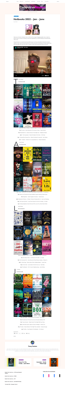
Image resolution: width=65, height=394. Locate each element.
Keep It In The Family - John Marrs (24, 362)
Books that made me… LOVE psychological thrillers (13, 373)
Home (17, 1)
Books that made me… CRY (10, 378)
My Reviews (33, 1)
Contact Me (46, 1)
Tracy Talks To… (27, 1)
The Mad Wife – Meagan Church (11, 384)
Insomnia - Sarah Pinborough (41, 362)
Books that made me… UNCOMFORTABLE (13, 381)
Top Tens (38, 1)
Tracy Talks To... (16, 16)
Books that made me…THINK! (11, 376)
